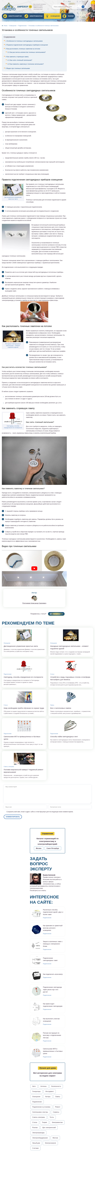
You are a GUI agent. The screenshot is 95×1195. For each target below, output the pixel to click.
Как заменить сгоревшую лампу (17, 56)
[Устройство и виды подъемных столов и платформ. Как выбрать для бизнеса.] (70, 666)
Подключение (22, 25)
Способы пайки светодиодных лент (64, 737)
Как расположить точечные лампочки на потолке (23, 49)
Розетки (35, 1127)
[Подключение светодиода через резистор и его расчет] (36, 991)
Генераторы (36, 1091)
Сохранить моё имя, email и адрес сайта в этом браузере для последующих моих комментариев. (39, 811)
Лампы (52, 705)
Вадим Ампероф (49, 875)
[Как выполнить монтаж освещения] (36, 1021)
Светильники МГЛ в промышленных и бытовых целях (22, 738)
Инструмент (49, 1091)
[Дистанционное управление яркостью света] (24, 635)
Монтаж (55, 1138)
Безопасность (56, 1086)
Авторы (47, 1096)
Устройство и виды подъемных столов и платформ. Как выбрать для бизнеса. (70, 678)
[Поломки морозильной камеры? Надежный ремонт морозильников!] (24, 758)
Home (5, 25)
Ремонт (57, 1107)
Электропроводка (38, 1132)
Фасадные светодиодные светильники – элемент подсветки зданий (13, 345)
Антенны (43, 1086)
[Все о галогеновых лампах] (70, 697)
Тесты (52, 1117)
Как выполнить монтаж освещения (51, 1020)
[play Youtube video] (34, 568)
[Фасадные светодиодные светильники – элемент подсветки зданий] (70, 635)
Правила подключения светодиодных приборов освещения (27, 45)
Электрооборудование (40, 1138)
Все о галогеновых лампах (60, 708)
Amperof (24, 6)
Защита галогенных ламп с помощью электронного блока (53, 944)
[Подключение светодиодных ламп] (36, 960)
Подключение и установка (41, 1107)
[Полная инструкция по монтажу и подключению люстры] (36, 1036)
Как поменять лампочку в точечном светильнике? (25, 64)
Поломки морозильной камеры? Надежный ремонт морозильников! (23, 771)
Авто (34, 1086)
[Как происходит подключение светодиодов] (36, 1006)
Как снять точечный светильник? (19, 60)
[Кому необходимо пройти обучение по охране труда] (24, 697)
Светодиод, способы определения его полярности (13, 426)
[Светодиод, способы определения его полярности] (24, 666)
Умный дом (36, 1143)
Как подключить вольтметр (53, 974)
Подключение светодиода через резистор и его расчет (52, 989)
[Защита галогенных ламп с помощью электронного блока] (36, 945)
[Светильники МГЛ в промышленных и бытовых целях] (24, 726)
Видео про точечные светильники (18, 68)
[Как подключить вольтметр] (36, 975)
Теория (71, 16)
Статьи (52, 674)
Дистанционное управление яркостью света (13, 198)
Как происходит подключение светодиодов (52, 1005)
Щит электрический (49, 1127)
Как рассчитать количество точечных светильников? (26, 52)
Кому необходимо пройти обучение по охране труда (24, 708)
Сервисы (56, 1112)
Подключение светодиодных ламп (50, 959)
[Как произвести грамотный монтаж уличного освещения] (36, 929)
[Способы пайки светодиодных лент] (70, 726)
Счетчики (35, 1148)
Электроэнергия (15, 16)
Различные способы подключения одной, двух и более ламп (53, 912)
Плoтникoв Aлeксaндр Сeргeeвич (34, 603)
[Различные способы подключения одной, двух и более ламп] (36, 913)
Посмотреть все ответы (38, 890)
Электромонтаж (36, 16)
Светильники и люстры (40, 1112)
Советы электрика (9, 766)
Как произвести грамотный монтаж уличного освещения (52, 928)
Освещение (55, 16)
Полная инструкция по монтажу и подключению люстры (52, 1035)
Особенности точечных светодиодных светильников (24, 41)
